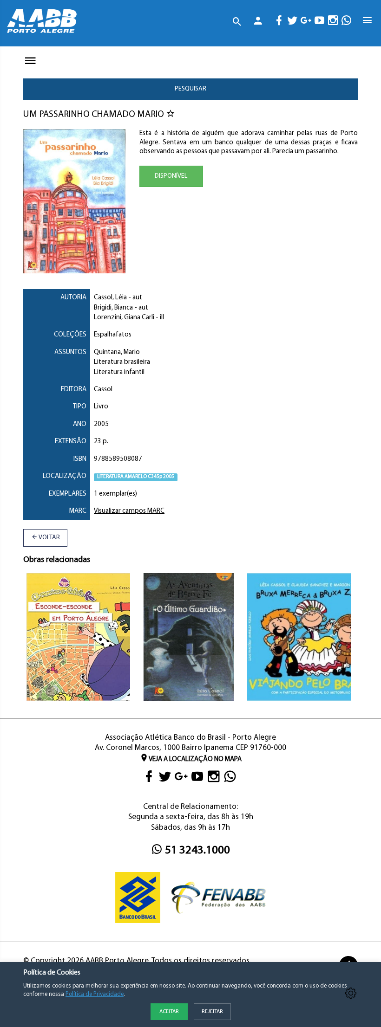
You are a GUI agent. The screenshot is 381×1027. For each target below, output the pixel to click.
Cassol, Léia (110, 297)
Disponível (171, 176)
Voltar (49, 537)
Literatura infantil (119, 372)
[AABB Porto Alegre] (42, 21)
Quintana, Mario (117, 352)
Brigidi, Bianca (113, 307)
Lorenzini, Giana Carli (124, 317)
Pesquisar (190, 88)
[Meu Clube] (258, 22)
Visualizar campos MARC (129, 511)
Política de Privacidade (95, 994)
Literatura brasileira (122, 362)
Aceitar (169, 1011)
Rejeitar (212, 1011)
